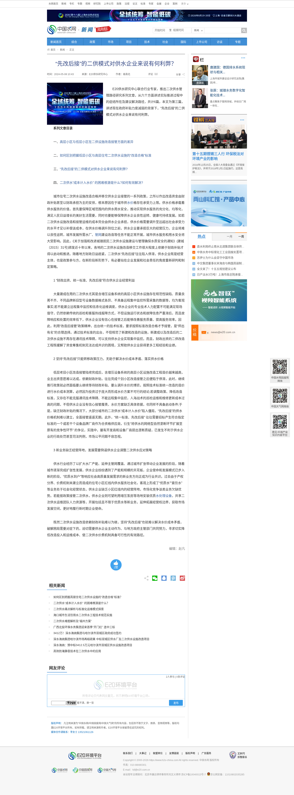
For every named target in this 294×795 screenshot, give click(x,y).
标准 (143, 3)
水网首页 (53, 3)
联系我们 (128, 753)
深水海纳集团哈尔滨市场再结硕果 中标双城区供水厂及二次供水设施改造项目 (101, 639)
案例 (175, 3)
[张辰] (200, 89)
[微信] (154, 577)
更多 (243, 57)
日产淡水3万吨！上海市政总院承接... (220, 274)
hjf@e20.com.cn (141, 769)
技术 (147, 41)
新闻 (63, 3)
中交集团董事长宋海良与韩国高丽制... (220, 263)
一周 (241, 236)
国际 (183, 41)
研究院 (97, 3)
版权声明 (190, 753)
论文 (135, 3)
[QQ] (164, 577)
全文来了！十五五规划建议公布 (216, 268)
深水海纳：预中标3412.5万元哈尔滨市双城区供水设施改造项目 (92, 645)
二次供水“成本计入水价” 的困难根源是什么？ (81, 603)
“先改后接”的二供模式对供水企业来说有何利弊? (94, 169)
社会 (165, 41)
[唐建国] (200, 66)
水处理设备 (164, 496)
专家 (151, 3)
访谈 (219, 41)
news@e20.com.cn (223, 332)
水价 (130, 202)
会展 (159, 3)
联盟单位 (158, 753)
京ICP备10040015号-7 (193, 774)
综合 (74, 41)
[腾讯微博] (173, 577)
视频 (87, 3)
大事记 (142, 753)
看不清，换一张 (85, 703)
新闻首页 (56, 41)
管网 (98, 234)
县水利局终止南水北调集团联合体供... (220, 246)
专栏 (71, 3)
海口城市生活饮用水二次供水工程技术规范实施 (82, 615)
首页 (53, 49)
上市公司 (108, 3)
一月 (229, 236)
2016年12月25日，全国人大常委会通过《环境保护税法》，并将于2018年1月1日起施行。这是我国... (218, 169)
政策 (119, 3)
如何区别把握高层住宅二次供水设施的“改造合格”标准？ (88, 597)
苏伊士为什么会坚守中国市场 (215, 257)
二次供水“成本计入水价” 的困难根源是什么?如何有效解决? (101, 182)
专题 (79, 3)
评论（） (153, 74)
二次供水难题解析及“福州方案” (72, 621)
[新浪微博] (182, 577)
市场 (110, 41)
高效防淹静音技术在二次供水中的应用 (77, 651)
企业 (167, 3)
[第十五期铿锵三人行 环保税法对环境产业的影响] (219, 126)
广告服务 (206, 753)
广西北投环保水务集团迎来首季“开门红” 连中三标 (84, 627)
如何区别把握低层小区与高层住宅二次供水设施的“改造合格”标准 (105, 155)
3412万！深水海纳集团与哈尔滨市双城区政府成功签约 (87, 633)
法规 (127, 3)
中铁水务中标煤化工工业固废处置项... (220, 252)
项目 (129, 41)
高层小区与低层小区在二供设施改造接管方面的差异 (96, 142)
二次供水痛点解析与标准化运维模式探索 (78, 609)
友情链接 (174, 753)
